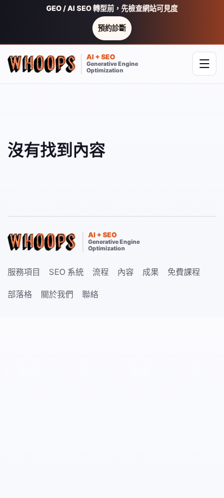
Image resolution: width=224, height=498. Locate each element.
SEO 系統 (66, 272)
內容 (125, 272)
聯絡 (90, 294)
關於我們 (57, 294)
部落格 (20, 294)
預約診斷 (112, 27)
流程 (100, 272)
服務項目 (24, 272)
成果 (150, 272)
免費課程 (183, 272)
